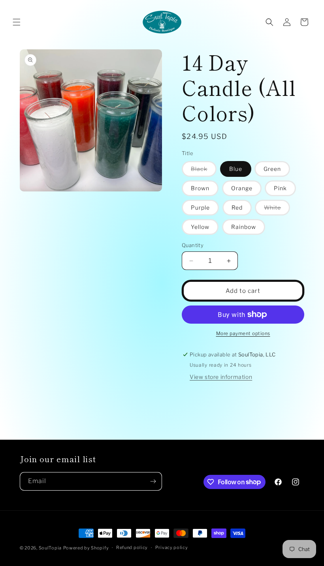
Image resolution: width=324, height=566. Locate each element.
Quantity (192, 245)
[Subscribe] (153, 481)
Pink (280, 188)
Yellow (200, 226)
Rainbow (243, 226)
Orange (241, 188)
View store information (221, 376)
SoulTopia (50, 548)
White (277, 210)
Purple (200, 207)
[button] (16, 22)
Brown (200, 188)
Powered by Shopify (86, 548)
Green (272, 168)
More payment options (243, 333)
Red (237, 207)
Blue (235, 168)
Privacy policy (171, 547)
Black (204, 171)
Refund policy (132, 547)
